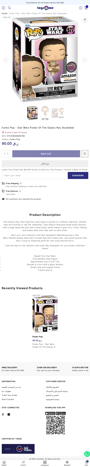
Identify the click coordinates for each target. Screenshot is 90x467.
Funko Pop (15, 139)
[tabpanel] (45, 322)
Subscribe (78, 175)
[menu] (3, 8)
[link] (4, 463)
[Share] (84, 19)
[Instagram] (9, 414)
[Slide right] (84, 59)
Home (4, 13)
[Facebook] (3, 414)
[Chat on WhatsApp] (87, 453)
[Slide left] (6, 59)
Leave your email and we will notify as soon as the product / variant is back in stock (44, 169)
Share (84, 19)
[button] (9, 8)
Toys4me (40, 459)
